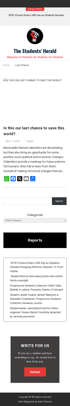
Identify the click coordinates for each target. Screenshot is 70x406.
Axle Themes (45, 401)
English (30, 141)
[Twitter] (28, 22)
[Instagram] (41, 22)
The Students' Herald (35, 50)
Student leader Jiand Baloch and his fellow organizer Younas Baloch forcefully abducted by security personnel (35, 312)
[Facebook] (35, 22)
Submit (35, 371)
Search (59, 201)
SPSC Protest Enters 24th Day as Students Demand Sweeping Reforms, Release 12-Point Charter (36, 267)
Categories (35, 215)
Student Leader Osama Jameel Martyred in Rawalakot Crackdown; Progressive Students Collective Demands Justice (35, 299)
